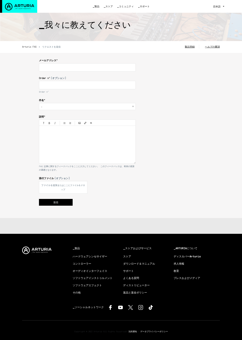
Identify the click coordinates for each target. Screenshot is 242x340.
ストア (109, 6)
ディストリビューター (136, 285)
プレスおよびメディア (187, 277)
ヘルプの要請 (212, 46)
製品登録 (190, 46)
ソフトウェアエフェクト (87, 285)
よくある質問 (131, 277)
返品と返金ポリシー (135, 292)
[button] (44, 123)
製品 (96, 6)
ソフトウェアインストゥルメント (92, 277)
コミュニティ (126, 6)
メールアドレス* (48, 60)
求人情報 (179, 263)
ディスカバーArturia (187, 256)
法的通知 (132, 331)
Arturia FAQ (29, 46)
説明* (42, 116)
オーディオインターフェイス (90, 270)
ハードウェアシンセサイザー (90, 256)
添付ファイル (54, 178)
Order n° (52, 77)
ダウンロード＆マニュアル (139, 263)
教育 (176, 270)
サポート (145, 6)
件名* (42, 100)
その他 (77, 292)
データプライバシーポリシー (154, 331)
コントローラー (82, 263)
